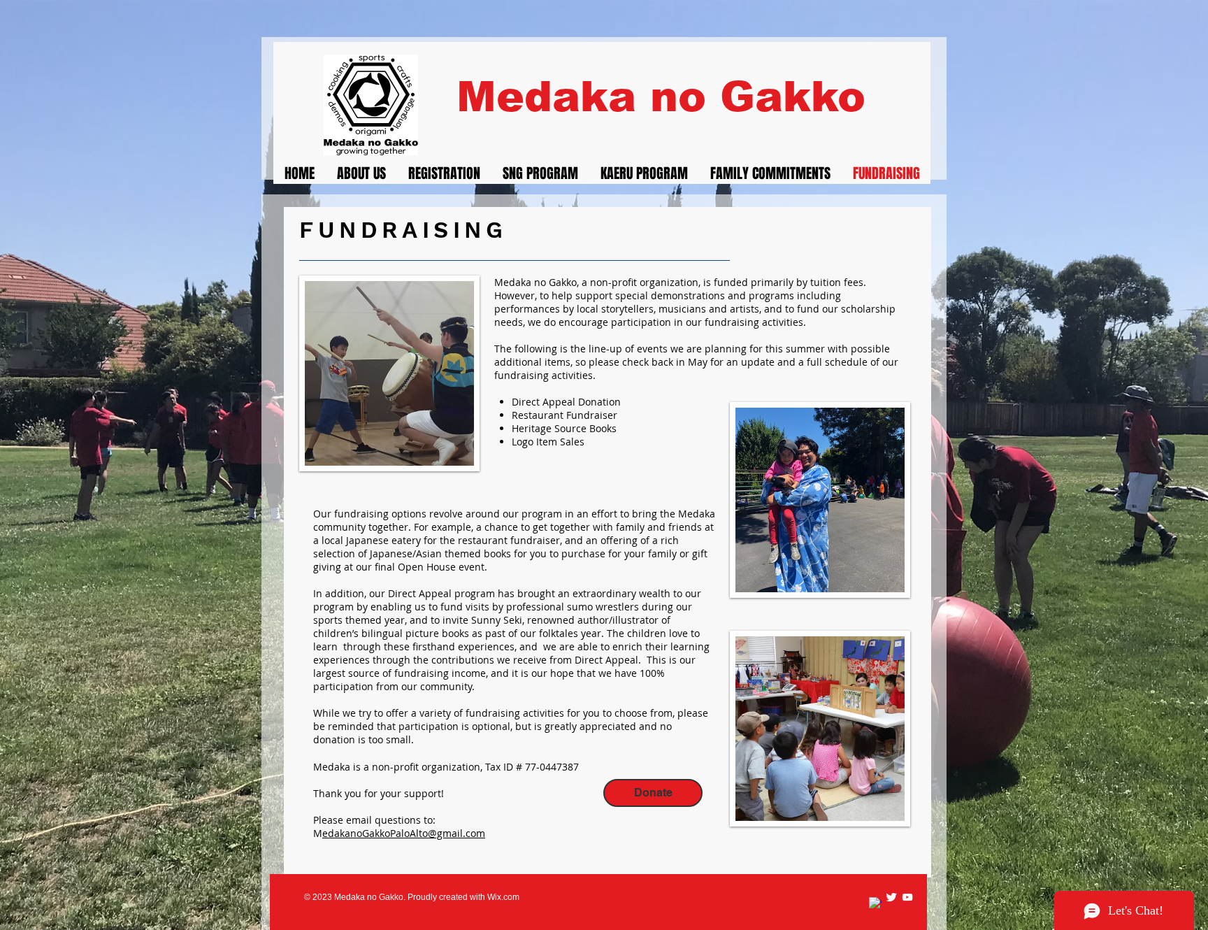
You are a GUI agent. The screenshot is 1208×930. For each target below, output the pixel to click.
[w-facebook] (875, 903)
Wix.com (503, 897)
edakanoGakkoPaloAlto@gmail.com (403, 833)
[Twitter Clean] (891, 897)
